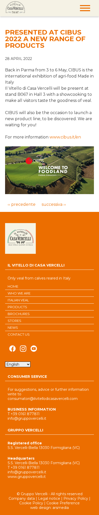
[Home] (15, 7)
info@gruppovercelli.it (27, 418)
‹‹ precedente (22, 204)
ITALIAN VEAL (18, 300)
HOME (13, 286)
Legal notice (49, 498)
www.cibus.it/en (65, 137)
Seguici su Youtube (34, 350)
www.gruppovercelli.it (27, 476)
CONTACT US (19, 334)
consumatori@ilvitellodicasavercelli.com (43, 398)
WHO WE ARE (19, 293)
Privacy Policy (75, 498)
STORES (14, 321)
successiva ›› (54, 204)
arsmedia (61, 507)
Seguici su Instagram (23, 350)
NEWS (13, 327)
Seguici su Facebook (12, 350)
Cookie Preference (63, 503)
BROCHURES (19, 314)
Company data (22, 498)
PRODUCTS (17, 307)
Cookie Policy (31, 503)
